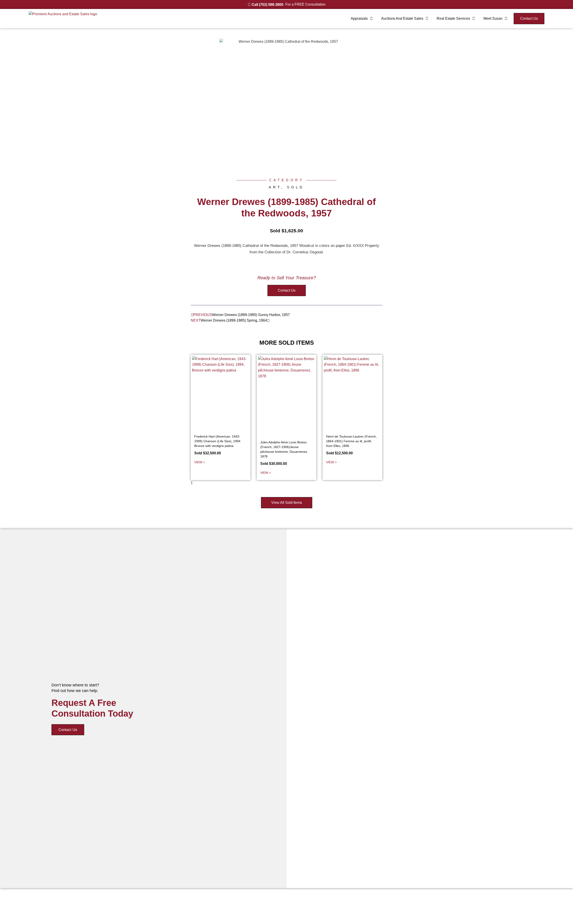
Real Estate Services (453, 18)
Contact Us (67, 730)
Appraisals (359, 18)
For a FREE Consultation (305, 4)
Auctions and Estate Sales (402, 18)
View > (199, 462)
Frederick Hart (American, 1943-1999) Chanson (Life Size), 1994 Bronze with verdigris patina (217, 441)
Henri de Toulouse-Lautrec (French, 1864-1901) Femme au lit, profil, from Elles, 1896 (351, 441)
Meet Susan (492, 18)
